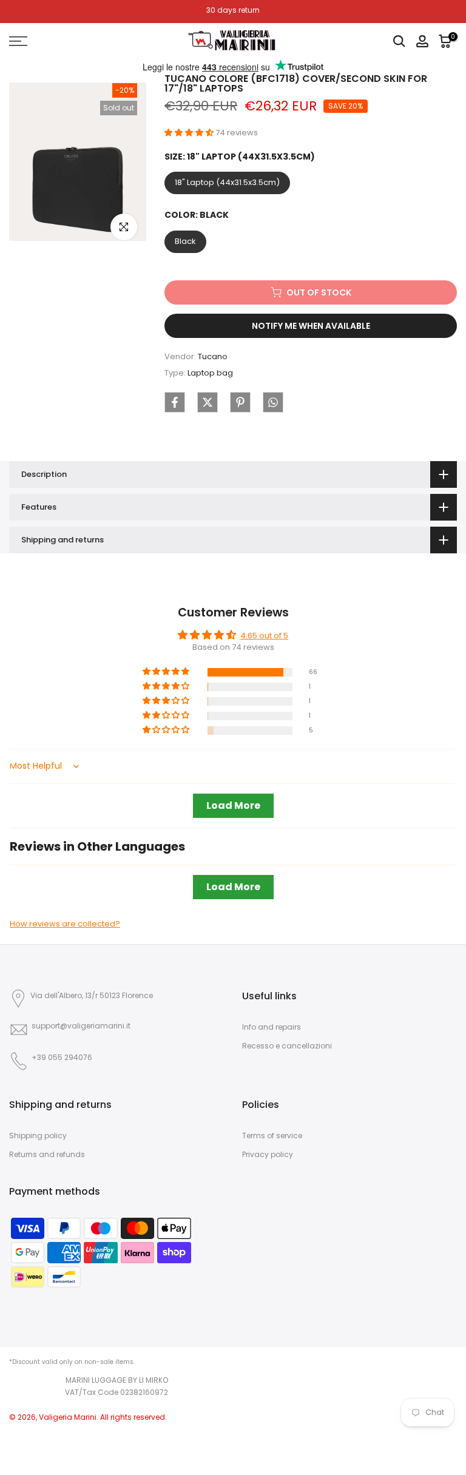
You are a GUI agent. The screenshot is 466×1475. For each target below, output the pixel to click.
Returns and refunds (47, 1154)
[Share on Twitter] (207, 402)
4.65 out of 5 (264, 635)
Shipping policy (38, 1135)
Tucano (213, 356)
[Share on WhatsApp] (273, 402)
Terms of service (272, 1135)
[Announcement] (233, 10)
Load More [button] (233, 805)
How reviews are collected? (65, 924)
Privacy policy (267, 1154)
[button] (189, 132)
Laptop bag (210, 373)
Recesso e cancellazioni (287, 1046)
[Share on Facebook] (174, 402)
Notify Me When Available (311, 326)
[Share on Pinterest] (240, 402)
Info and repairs (271, 1027)
